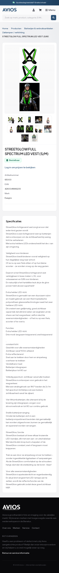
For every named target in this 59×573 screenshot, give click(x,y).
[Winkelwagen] (40, 10)
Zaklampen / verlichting (13, 32)
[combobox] (29, 18)
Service (26, 528)
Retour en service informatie (15, 553)
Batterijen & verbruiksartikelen (38, 28)
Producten (16, 28)
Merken (16, 528)
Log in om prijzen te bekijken (20, 167)
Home (5, 28)
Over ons (6, 528)
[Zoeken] (53, 17)
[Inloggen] (34, 10)
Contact (35, 528)
